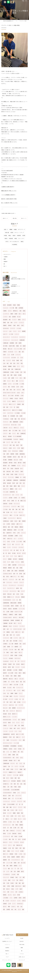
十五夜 (22, 594)
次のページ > (24, 218)
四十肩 (9, 713)
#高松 (15, 238)
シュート (4, 868)
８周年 (9, 795)
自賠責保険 (12, 343)
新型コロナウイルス (7, 410)
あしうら (9, 894)
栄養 (10, 509)
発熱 (17, 415)
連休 (23, 883)
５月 (15, 816)
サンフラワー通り (18, 798)
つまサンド (23, 728)
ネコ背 (9, 903)
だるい (4, 891)
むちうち (9, 310)
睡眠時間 (4, 859)
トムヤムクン (5, 515)
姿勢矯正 (11, 398)
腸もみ (8, 576)
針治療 (12, 418)
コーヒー (4, 477)
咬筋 (11, 675)
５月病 (8, 883)
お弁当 (18, 728)
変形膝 (8, 856)
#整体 (14, 235)
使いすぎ (19, 553)
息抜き (4, 547)
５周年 (4, 380)
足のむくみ (5, 842)
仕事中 (8, 453)
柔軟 (10, 839)
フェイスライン (22, 337)
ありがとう (19, 389)
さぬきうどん (11, 705)
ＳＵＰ (4, 561)
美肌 (18, 506)
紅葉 (9, 378)
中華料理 (18, 404)
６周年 (4, 646)
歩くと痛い (5, 699)
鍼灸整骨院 (9, 305)
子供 (16, 579)
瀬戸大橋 (19, 462)
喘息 (19, 778)
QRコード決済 (10, 395)
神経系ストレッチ (6, 780)
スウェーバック (6, 877)
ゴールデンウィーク (20, 707)
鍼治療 (24, 345)
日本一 (4, 775)
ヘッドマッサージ (20, 401)
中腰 (10, 635)
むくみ (19, 909)
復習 (14, 728)
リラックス (20, 807)
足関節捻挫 (5, 748)
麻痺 (10, 421)
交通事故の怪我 (17, 369)
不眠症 (16, 824)
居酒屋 (22, 725)
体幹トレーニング (12, 404)
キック (20, 865)
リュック (9, 544)
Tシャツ (8, 380)
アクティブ (21, 582)
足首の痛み (20, 745)
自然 (4, 582)
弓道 (21, 445)
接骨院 (4, 322)
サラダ (20, 731)
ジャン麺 (21, 684)
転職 (7, 635)
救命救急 (13, 523)
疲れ (20, 509)
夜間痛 (12, 886)
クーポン (9, 401)
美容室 (14, 366)
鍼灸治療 (9, 483)
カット (18, 366)
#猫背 (11, 232)
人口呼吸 (8, 523)
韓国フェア (18, 737)
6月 (8, 827)
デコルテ (11, 661)
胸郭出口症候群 (13, 602)
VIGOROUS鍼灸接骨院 (7, 439)
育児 (4, 889)
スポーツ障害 (14, 430)
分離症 (15, 862)
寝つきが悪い (21, 617)
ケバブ (11, 556)
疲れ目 (17, 681)
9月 (18, 576)
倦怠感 (21, 415)
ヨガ (20, 646)
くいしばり (5, 839)
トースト (9, 547)
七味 (21, 605)
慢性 (19, 649)
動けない (8, 889)
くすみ (22, 506)
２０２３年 (5, 649)
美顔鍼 (18, 305)
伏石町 (13, 483)
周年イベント (5, 854)
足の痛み (12, 372)
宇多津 (10, 737)
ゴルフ (12, 851)
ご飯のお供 (5, 427)
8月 (4, 556)
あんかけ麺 (16, 684)
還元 (18, 433)
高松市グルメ (14, 713)
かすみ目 (12, 681)
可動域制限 (9, 456)
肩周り (8, 652)
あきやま (4, 722)
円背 (13, 839)
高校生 (17, 445)
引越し (16, 877)
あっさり (19, 623)
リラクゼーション (6, 340)
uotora (21, 757)
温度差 (8, 769)
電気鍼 (16, 655)
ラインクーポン (11, 477)
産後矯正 (4, 451)
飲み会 (16, 521)
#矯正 (9, 235)
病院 (16, 343)
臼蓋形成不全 (9, 532)
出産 (18, 862)
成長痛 (14, 792)
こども (24, 818)
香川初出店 (13, 780)
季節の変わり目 (19, 845)
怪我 (19, 430)
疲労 (21, 360)
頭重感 (12, 693)
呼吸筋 (8, 474)
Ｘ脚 (14, 871)
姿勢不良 (4, 821)
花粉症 (12, 468)
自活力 (12, 652)
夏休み (9, 553)
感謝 (23, 389)
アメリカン (15, 719)
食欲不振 (21, 775)
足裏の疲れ (5, 503)
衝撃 (11, 375)
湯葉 (19, 760)
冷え (24, 854)
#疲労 (6, 238)
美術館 (24, 462)
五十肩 (22, 395)
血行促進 (10, 497)
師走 (4, 389)
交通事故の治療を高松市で (7, 186)
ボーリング (11, 699)
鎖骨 (10, 430)
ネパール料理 (15, 383)
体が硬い (19, 833)
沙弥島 (15, 462)
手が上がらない (15, 451)
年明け (4, 804)
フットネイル (14, 547)
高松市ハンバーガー (6, 716)
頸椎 (4, 807)
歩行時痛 (19, 375)
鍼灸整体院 (5, 319)
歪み (21, 906)
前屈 (22, 827)
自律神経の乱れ (6, 521)
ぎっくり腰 (11, 643)
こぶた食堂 (15, 670)
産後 (10, 445)
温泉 (17, 483)
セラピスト (9, 775)
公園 (4, 480)
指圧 (12, 836)
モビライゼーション (7, 824)
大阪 (17, 880)
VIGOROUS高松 (6, 789)
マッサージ (17, 334)
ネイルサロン (21, 547)
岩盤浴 (11, 486)
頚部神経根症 (22, 453)
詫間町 (9, 564)
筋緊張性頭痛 (21, 570)
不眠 (19, 418)
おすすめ (23, 553)
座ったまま (23, 862)
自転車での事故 (12, 345)
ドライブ (22, 591)
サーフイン (17, 561)
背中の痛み (17, 395)
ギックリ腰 (12, 307)
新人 (7, 710)
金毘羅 (12, 378)
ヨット (4, 588)
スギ (4, 871)
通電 (21, 821)
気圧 (16, 891)
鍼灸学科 (13, 734)
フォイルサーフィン (10, 588)
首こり (24, 313)
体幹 (11, 363)
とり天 (17, 889)
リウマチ (16, 769)
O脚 (13, 824)
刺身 (20, 483)
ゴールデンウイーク (7, 494)
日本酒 (10, 448)
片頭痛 (4, 810)
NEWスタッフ (5, 488)
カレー (15, 538)
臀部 (22, 813)
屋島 (19, 351)
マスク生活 (5, 509)
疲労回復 (10, 760)
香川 (18, 783)
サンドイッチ (21, 474)
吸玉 (4, 360)
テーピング (14, 319)
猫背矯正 (9, 325)
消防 (12, 526)
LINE (4, 363)
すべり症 (13, 541)
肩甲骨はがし (15, 310)
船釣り (17, 550)
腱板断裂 (16, 646)
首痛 (23, 404)
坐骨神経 (15, 897)
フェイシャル (5, 307)
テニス (19, 331)
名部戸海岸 (14, 564)
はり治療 (20, 836)
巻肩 (20, 310)
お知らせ (23, 900)
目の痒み (18, 664)
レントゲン (16, 637)
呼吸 (4, 474)
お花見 (24, 477)
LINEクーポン (22, 515)
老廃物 (17, 360)
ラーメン (15, 512)
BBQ (12, 442)
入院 (8, 786)
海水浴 (12, 561)
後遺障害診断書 (6, 602)
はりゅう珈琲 (10, 672)
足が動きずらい (6, 783)
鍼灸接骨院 (15, 608)
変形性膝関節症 (6, 745)
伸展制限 (18, 856)
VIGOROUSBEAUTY (7, 599)
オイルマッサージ (6, 337)
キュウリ (16, 766)
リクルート (23, 661)
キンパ (23, 737)
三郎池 (16, 672)
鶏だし (15, 623)
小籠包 (14, 325)
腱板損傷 (12, 453)
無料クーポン (18, 632)
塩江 (13, 757)
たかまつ (12, 810)
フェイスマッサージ (11, 518)
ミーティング (5, 728)
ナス (12, 766)
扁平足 (4, 468)
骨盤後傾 (4, 848)
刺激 (4, 512)
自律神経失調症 (6, 620)
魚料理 (17, 588)
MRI (20, 637)
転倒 (8, 375)
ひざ (20, 877)
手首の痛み (11, 658)
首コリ (22, 468)
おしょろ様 (22, 766)
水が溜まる (21, 891)
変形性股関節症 (13, 745)
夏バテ (15, 760)
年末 (9, 859)
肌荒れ (23, 690)
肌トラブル (5, 579)
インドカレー (20, 538)
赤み (8, 693)
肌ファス (20, 652)
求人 (4, 611)
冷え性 (13, 360)
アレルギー (18, 667)
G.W (21, 494)
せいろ (21, 763)
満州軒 (4, 687)
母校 (14, 737)
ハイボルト (5, 316)
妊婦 (4, 407)
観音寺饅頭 (9, 670)
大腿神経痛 (5, 623)
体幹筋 (22, 561)
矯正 (7, 363)
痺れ (15, 909)
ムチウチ (15, 322)
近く (12, 868)
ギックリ (20, 810)
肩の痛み (4, 366)
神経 (24, 783)
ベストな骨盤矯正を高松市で (8, 195)
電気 (18, 821)
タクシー (4, 559)
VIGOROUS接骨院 (10, 804)
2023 (13, 494)
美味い (11, 515)
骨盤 (19, 456)
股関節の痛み (9, 529)
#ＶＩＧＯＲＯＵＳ (14, 241)
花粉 (14, 664)
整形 (24, 769)
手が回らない (12, 830)
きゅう (23, 816)
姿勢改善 (4, 903)
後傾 (18, 874)
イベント (17, 494)
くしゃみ (23, 667)
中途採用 (9, 664)
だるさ (9, 451)
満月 (14, 594)
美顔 (15, 783)
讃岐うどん (20, 556)
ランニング (5, 404)
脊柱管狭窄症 (12, 491)
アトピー (10, 842)
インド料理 (22, 383)
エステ (20, 488)
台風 (12, 570)
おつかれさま (10, 351)
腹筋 (24, 541)
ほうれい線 (13, 357)
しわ (4, 690)
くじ (11, 629)
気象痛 (21, 567)
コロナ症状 (23, 413)
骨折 (20, 643)
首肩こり (7, 818)
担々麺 (8, 512)
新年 (4, 862)
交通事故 (3, 213)
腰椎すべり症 (23, 500)
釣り (11, 550)
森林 (23, 579)
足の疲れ (15, 497)
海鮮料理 (23, 719)
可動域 (4, 456)
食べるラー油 (13, 424)
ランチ (17, 378)
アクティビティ (9, 582)
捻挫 (10, 316)
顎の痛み (7, 675)
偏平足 (22, 871)
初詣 (15, 649)
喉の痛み (4, 415)
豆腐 (4, 778)
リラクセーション (21, 564)
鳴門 (7, 486)
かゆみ (4, 693)
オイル (14, 821)
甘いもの (22, 842)
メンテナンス (21, 322)
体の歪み (16, 398)
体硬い (4, 886)
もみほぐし (13, 906)
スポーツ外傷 (20, 529)
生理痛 (13, 754)
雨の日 (8, 500)
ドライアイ (5, 772)
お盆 (9, 766)
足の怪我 (10, 503)
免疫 (17, 754)
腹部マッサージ (13, 576)
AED (4, 523)
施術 (14, 567)
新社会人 (21, 880)
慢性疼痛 (18, 780)
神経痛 (17, 453)
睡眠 (15, 418)
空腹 (16, 509)
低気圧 (4, 500)
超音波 (19, 319)
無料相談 (11, 854)
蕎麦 (14, 573)
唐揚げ (11, 684)
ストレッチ (5, 331)
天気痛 (15, 786)
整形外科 (21, 398)
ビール (16, 351)
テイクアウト (12, 328)
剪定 (13, 848)
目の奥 (15, 818)
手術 (11, 783)
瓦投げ (4, 354)
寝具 (20, 848)
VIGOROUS (15, 439)
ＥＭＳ (12, 632)
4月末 (16, 488)
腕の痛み (4, 348)
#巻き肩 (7, 232)
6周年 (4, 629)
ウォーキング (13, 900)
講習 (9, 526)
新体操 (15, 529)
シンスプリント (6, 313)
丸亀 (24, 573)
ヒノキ (8, 871)
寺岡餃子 (4, 351)
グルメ (13, 722)
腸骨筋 (18, 813)
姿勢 (11, 322)
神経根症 (23, 521)
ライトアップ (19, 801)
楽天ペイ (4, 395)
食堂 (7, 389)
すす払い (20, 640)
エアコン (12, 891)
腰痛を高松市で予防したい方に (8, 191)
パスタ (11, 407)
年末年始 (13, 386)
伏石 (24, 807)
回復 (23, 509)
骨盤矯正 (9, 213)
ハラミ (16, 731)
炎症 (14, 845)
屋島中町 (4, 672)
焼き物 (4, 594)
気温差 (19, 786)
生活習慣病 (5, 760)
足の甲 (24, 643)
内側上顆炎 (14, 833)
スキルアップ (5, 684)
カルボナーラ (12, 710)
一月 (4, 652)
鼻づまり (17, 471)
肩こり (14, 213)
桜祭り (11, 702)
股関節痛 (9, 366)
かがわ (19, 816)
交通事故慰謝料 (22, 480)
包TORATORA (6, 328)
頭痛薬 (16, 693)
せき (21, 868)
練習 (4, 710)
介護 (4, 453)
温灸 (4, 751)
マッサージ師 (15, 775)
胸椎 (7, 807)
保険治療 (4, 567)
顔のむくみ (19, 518)
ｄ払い (22, 392)
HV (19, 497)
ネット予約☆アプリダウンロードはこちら (11, 178)
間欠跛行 (4, 465)
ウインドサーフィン (12, 585)
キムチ (20, 740)
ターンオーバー (9, 690)
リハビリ (23, 430)
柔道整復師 (13, 465)
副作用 (9, 667)
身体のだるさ (9, 538)
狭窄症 (8, 886)
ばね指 (15, 748)
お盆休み (4, 766)
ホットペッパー (6, 550)
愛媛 (18, 591)
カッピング (9, 360)
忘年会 (22, 386)
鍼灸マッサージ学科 (20, 734)
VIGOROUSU (5, 661)
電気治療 (9, 436)
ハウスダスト (16, 842)
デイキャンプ (5, 445)
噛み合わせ (11, 678)
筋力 (9, 465)
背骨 (22, 456)
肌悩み (22, 576)
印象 (4, 883)
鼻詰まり (23, 664)
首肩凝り (14, 751)
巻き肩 (4, 813)
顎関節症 (17, 477)
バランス (4, 564)
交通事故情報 (9, 480)
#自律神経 (14, 244)
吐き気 (4, 827)
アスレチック (11, 579)
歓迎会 (12, 521)
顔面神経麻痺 (15, 421)
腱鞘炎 (15, 486)
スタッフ (20, 693)
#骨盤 (5, 235)
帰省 (4, 769)
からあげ (7, 900)
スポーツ (23, 319)
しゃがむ (4, 880)
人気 (18, 868)
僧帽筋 (19, 675)
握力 (13, 795)
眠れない (4, 436)
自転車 (4, 375)
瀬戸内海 (10, 462)
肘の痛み (17, 372)
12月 (24, 629)
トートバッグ (5, 591)
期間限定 (11, 488)
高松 (21, 783)
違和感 (8, 646)
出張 (4, 442)
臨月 (7, 407)
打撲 (21, 372)
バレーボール (21, 626)
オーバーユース (16, 503)
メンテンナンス (6, 637)
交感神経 (12, 620)
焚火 (19, 442)
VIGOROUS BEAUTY (7, 573)
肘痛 (24, 830)
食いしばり (22, 678)
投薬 (7, 640)
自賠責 (16, 313)
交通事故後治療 (6, 763)
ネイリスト (21, 380)
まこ (17, 763)
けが (14, 635)
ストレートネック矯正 (18, 348)
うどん (15, 556)
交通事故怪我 (23, 433)
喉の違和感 (13, 415)
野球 (22, 363)
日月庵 (20, 573)
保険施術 (22, 597)
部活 (14, 445)
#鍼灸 (22, 241)
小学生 (18, 532)
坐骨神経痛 (21, 307)
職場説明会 (5, 737)
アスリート (23, 532)
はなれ (17, 757)
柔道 (7, 830)
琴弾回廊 (20, 670)
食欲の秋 (9, 608)
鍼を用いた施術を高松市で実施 (8, 199)
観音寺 (4, 670)
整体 (4, 909)
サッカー (18, 465)
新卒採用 (4, 664)
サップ (8, 561)
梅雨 (11, 827)
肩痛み (24, 672)
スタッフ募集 (5, 696)
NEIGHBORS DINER (7, 719)
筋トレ (13, 380)
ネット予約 (11, 334)
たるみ (21, 357)
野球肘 (4, 833)
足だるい (4, 906)
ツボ (13, 798)
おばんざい (5, 448)
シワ (18, 357)
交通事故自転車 (6, 372)
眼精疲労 (4, 383)
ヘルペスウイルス (6, 424)
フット (8, 751)
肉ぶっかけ (5, 707)
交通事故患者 (15, 480)
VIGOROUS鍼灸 (6, 605)
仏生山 (8, 541)
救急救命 (4, 535)
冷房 (8, 891)
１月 (4, 632)
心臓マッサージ (19, 523)
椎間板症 (15, 865)
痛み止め (4, 795)
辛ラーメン (21, 512)
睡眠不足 (14, 401)
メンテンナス (18, 354)
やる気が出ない (6, 418)
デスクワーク (5, 421)
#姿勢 (23, 235)
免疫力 (16, 652)
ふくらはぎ (19, 328)
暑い (19, 751)
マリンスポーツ (20, 585)
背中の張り (15, 559)
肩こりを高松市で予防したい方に (9, 203)
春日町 (24, 897)
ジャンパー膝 (16, 743)
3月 (8, 681)
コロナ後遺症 (17, 413)
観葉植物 (14, 707)
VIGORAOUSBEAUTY (7, 792)
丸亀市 (8, 740)
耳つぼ (21, 535)
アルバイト (5, 658)
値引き (20, 672)
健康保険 (23, 331)
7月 (23, 748)
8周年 (9, 798)
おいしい (10, 427)
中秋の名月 (9, 594)
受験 (4, 865)
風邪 (15, 778)
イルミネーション (6, 801)
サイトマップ (22, 960)
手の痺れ (23, 780)
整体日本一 (20, 772)
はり (17, 804)
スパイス (4, 386)
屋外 (19, 579)
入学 (4, 702)
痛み (12, 909)
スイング (17, 851)
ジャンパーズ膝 (9, 862)
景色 (20, 599)
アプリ (4, 401)
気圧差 (12, 769)
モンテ (14, 599)
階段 (23, 877)
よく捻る (16, 699)
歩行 (18, 827)
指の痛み (10, 748)
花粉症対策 (17, 468)
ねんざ (14, 894)
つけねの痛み (5, 897)
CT (23, 637)
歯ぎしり (16, 678)
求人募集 (20, 655)
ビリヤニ (9, 383)
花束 (14, 389)
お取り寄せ (5, 430)
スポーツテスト (18, 795)
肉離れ (24, 310)
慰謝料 (12, 313)
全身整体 (16, 605)
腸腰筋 (14, 813)
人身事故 (4, 681)
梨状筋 (20, 897)
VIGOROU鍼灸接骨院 (15, 789)
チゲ (4, 740)
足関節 (18, 871)
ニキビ (18, 792)
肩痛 (9, 369)
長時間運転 (10, 459)
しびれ (10, 331)
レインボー (9, 813)
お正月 (17, 386)
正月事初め (5, 643)
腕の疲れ (23, 497)
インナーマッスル (6, 357)
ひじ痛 (9, 848)
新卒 (24, 681)
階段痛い (4, 894)
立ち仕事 (23, 839)
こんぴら (4, 378)
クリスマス (13, 801)
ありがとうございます (18, 629)
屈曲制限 (13, 856)
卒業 (7, 702)
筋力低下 (14, 456)
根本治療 (4, 713)
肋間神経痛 (21, 559)
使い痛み (14, 553)
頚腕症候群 (5, 626)
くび (11, 818)
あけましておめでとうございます (9, 392)
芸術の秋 (4, 608)
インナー (14, 903)
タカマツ (14, 807)
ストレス (23, 486)
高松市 (4, 305)
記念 (8, 629)
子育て (18, 363)
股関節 (4, 529)
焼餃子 (18, 325)
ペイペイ (14, 433)
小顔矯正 (4, 518)
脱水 (22, 751)
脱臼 (4, 532)
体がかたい (15, 617)
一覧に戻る (14, 218)
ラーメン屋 (16, 515)
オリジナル (13, 763)
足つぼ (10, 626)
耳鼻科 (22, 471)
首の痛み (4, 369)
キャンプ (8, 442)
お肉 (15, 442)
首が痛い (22, 851)
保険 (9, 906)
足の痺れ (19, 702)
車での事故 (5, 345)
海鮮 (19, 521)
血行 (14, 690)
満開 (15, 702)
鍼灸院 (12, 605)
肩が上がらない (18, 886)
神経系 (4, 786)
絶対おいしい (16, 427)
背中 (23, 632)
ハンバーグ (11, 731)
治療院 (16, 614)
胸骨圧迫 (4, 526)
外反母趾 (19, 748)
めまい (21, 378)
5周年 (11, 389)
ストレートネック (14, 340)
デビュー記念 (5, 491)
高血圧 (21, 889)
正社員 (8, 611)
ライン (22, 722)
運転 (20, 883)
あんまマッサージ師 (18, 611)
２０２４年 (11, 649)
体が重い (12, 883)
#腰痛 (10, 229)
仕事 (4, 635)
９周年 (16, 854)
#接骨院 (19, 235)
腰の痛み (21, 451)
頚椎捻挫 (16, 526)
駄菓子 (11, 696)
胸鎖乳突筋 (5, 678)
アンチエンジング (19, 687)
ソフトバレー (22, 696)
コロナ (4, 413)
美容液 (12, 655)
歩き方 (19, 839)
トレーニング (5, 398)
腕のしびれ (10, 348)
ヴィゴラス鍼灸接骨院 (17, 436)
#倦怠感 (11, 238)
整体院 (20, 614)
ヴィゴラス (16, 696)
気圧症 (4, 856)
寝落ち (17, 848)
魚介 (19, 719)
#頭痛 (15, 229)
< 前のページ (5, 218)
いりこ (11, 897)
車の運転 (4, 459)
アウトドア (16, 582)
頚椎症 (17, 345)
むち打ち (18, 635)
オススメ (22, 427)
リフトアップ (13, 506)
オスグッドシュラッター (7, 743)
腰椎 (10, 807)
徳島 (4, 486)
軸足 (9, 868)
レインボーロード (6, 836)
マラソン (23, 465)
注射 (4, 640)
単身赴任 (21, 439)
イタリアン (5, 433)
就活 (21, 681)
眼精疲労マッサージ (12, 772)
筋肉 (14, 363)
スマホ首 (9, 821)
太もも (8, 816)
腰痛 (6, 213)
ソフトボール (18, 830)
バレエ (8, 354)
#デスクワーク (21, 229)
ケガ (12, 646)
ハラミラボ (5, 731)
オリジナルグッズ (13, 591)
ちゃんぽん (9, 687)
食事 (13, 509)
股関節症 (9, 559)
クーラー (4, 754)
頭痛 (23, 909)
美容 (14, 687)
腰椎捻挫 (21, 526)
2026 (22, 859)
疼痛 (22, 649)
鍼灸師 (12, 611)
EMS (18, 906)
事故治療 (4, 798)
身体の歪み (9, 471)
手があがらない (20, 903)
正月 (24, 801)
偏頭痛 (8, 570)
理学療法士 (5, 614)
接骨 (12, 369)
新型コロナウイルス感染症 (17, 410)
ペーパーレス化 (21, 608)
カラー (22, 366)
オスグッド (5, 705)
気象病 (12, 500)
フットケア (5, 497)
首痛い (9, 880)
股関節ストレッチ (10, 597)
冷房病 (9, 754)
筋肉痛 (15, 375)
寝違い (24, 886)
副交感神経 (18, 620)
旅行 (13, 544)
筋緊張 (16, 570)
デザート (9, 845)
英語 (17, 567)
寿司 (21, 588)
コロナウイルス (10, 413)
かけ (16, 705)
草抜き (12, 889)
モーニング (18, 544)
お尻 (4, 816)
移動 (16, 883)
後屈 (4, 830)
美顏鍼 (21, 769)
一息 (22, 544)
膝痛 (24, 740)
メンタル (18, 900)
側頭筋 (15, 675)
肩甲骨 (4, 483)
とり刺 (18, 448)
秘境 (10, 707)
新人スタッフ (18, 710)
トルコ (7, 556)
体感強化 (8, 632)
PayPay (18, 392)
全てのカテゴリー (7, 254)
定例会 (11, 728)
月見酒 (4, 597)
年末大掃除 (15, 640)
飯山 (4, 576)
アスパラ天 (21, 705)
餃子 (24, 348)
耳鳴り (4, 538)
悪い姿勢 (10, 623)
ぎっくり (19, 818)
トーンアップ (10, 725)
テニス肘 (9, 833)
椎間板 (11, 865)
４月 (23, 699)
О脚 (11, 871)
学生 (8, 468)
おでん (14, 448)
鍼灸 (10, 319)
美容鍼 (14, 305)
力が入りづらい (17, 658)
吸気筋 (16, 474)
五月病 (12, 816)
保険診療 (9, 567)
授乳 (9, 386)
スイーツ (4, 845)
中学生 (14, 532)
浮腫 (11, 786)
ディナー (18, 722)
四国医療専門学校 (6, 734)
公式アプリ (5, 334)
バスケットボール (6, 506)
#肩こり (6, 229)
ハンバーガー (14, 716)
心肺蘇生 (16, 535)
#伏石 (7, 241)
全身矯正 (21, 421)
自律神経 (8, 909)
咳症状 (12, 778)
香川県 (21, 459)
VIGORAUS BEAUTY (7, 617)
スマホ (13, 880)
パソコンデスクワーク (15, 859)
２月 (18, 661)
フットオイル (15, 626)
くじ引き (20, 854)
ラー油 (19, 424)
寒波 (8, 810)
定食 (24, 483)
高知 (10, 433)
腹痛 (19, 486)
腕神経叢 (19, 602)
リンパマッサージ (14, 337)
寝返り (4, 851)
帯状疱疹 (12, 877)
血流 (4, 471)
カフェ (4, 541)
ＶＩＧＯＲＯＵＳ (6, 874)
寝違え (4, 544)
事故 (24, 378)
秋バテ (8, 778)
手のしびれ (18, 597)
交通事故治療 (5, 343)
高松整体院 (5, 462)
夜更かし (23, 856)
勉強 (7, 865)
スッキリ (18, 690)
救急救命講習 (10, 535)
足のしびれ (16, 459)
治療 (10, 640)
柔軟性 (8, 851)
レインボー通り (19, 541)
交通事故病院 (22, 340)
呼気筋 (12, 474)
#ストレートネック (19, 232)
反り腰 (15, 827)
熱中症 (16, 836)
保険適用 (16, 643)
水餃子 (22, 325)
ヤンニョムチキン (14, 740)
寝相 (24, 848)
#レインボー (22, 238)
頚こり (4, 570)
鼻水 (13, 471)
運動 (17, 380)
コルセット (23, 792)
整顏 (15, 725)
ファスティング (6, 655)
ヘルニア (14, 331)
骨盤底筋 (21, 824)
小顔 (19, 725)
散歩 (23, 351)
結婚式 (22, 448)
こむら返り (13, 874)
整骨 (11, 637)
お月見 (17, 594)
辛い (11, 512)
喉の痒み (4, 667)
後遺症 (17, 407)
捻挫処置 (14, 316)
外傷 (24, 372)
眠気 (13, 667)
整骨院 (20, 343)
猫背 (8, 322)
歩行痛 (18, 894)
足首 (16, 810)
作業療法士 (11, 614)
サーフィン (5, 585)
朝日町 (9, 722)
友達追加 (4, 725)
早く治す (18, 316)
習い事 (12, 354)
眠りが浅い (23, 418)
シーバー (23, 702)
